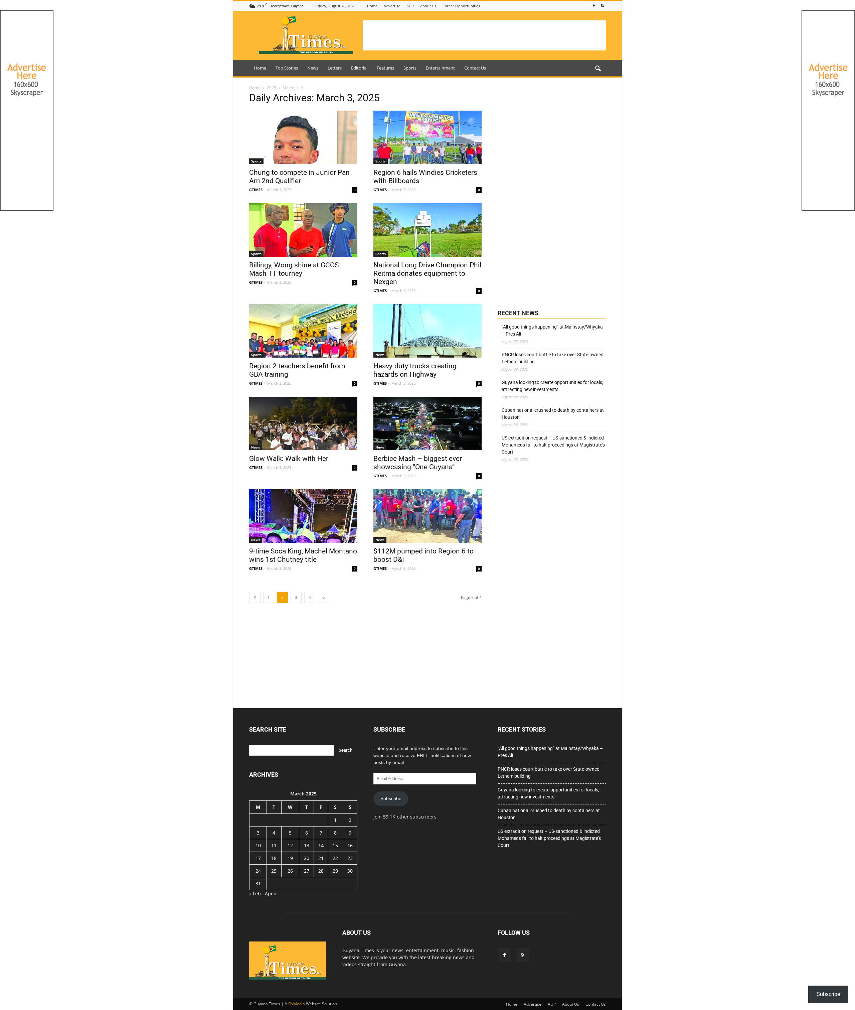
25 (274, 871)
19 (290, 858)
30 (350, 871)
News (312, 68)
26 (290, 871)
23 (350, 858)
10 (258, 845)
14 (321, 845)
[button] (598, 69)
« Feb (255, 893)
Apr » (271, 893)
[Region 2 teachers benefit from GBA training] (303, 331)
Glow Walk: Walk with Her (288, 459)
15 (335, 845)
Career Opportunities (461, 5)
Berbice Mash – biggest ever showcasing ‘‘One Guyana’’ (417, 463)
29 (335, 871)
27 (306, 871)
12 (290, 845)
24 (258, 871)
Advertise (392, 5)
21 (321, 858)
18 (274, 858)
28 (321, 871)
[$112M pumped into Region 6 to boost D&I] (427, 516)
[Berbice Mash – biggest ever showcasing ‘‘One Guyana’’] (427, 423)
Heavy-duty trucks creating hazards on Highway (415, 370)
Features (385, 68)
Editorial (359, 68)
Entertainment (440, 68)
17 (258, 858)
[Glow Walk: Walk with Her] (303, 423)
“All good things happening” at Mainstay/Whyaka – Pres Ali (552, 330)
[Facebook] (593, 5)
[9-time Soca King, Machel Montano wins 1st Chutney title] (303, 516)
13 (306, 845)
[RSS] (602, 5)
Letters (335, 68)
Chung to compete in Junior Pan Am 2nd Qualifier (299, 176)
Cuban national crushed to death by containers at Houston (553, 413)
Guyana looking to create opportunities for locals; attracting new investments (552, 386)
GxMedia (296, 1004)
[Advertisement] (484, 35)
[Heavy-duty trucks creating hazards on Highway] (427, 331)
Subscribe (390, 798)
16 (350, 845)
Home (372, 5)
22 (335, 858)
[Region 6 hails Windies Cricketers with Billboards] (427, 137)
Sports (409, 68)
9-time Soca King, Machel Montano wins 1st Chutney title (303, 555)
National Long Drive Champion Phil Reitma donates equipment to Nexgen (427, 273)
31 (258, 883)
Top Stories (287, 68)
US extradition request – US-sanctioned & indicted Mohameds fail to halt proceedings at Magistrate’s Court (553, 445)
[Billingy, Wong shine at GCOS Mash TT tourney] (303, 230)
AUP (410, 5)
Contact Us (475, 68)
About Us (428, 5)
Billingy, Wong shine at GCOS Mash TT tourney (294, 269)
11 (274, 845)
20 (306, 858)
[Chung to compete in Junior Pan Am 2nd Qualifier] (303, 137)
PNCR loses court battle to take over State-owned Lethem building (553, 358)
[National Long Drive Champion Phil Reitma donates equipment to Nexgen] (427, 230)
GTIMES (256, 189)
